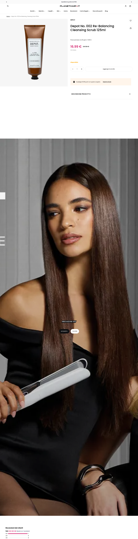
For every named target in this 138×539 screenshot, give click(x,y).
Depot (72, 20)
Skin (58, 11)
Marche (41, 11)
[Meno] (72, 69)
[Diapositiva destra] (131, 2)
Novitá (32, 11)
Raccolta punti (97, 11)
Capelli (50, 11)
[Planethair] (70, 6)
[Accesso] (125, 6)
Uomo (66, 11)
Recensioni (73, 11)
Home (8, 16)
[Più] (81, 69)
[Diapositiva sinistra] (6, 2)
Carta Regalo (84, 11)
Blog (106, 11)
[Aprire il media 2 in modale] (34, 52)
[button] (8, 6)
